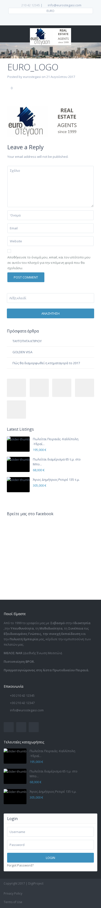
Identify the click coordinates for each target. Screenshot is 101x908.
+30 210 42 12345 (22, 695)
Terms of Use (13, 902)
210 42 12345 (30, 5)
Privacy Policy (13, 893)
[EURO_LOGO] (44, 121)
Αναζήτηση (50, 313)
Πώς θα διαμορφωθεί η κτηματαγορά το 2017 (46, 363)
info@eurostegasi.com (27, 710)
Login (50, 857)
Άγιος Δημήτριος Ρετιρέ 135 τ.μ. (56, 479)
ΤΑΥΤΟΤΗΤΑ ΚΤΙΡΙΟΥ (27, 341)
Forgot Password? (20, 865)
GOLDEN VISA (22, 352)
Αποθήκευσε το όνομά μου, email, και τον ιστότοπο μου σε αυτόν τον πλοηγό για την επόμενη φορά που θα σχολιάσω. (48, 262)
